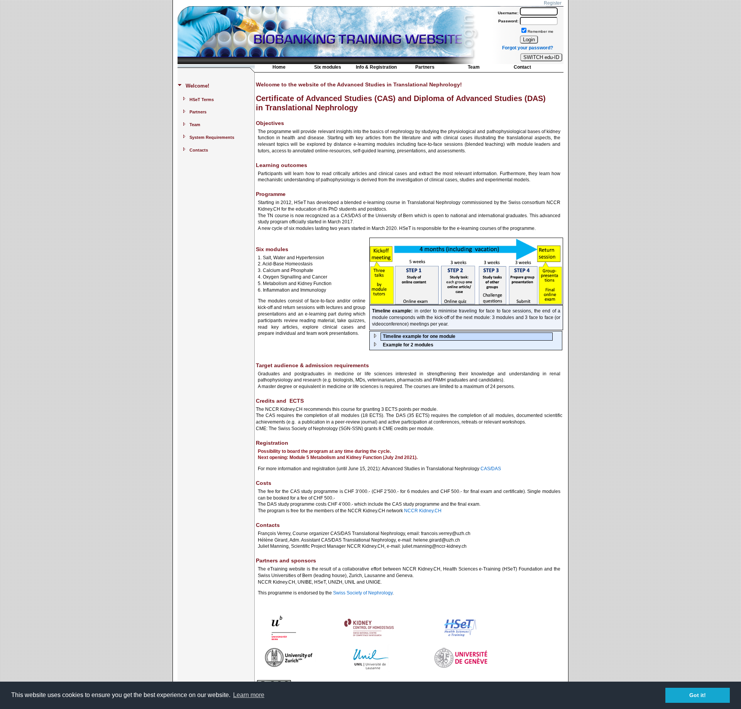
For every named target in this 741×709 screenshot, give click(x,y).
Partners (425, 67)
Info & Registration (376, 67)
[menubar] (400, 69)
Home (279, 67)
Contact (522, 67)
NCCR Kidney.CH (423, 510)
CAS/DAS (490, 468)
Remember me (540, 31)
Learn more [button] (248, 695)
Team (474, 67)
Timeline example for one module (419, 336)
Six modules (327, 67)
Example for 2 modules (408, 345)
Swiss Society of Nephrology (362, 593)
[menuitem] (279, 68)
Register (553, 3)
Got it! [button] (697, 695)
